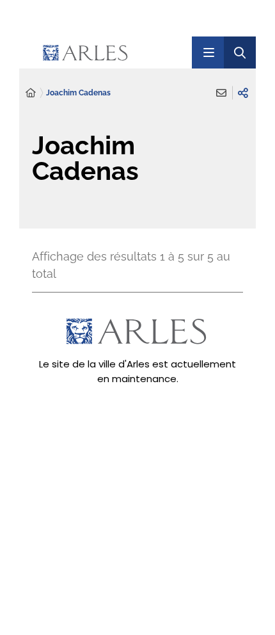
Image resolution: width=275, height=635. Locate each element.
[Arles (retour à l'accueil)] (111, 52)
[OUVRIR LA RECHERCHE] (240, 52)
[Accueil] (31, 93)
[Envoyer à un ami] (221, 93)
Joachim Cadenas (78, 92)
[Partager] (243, 93)
